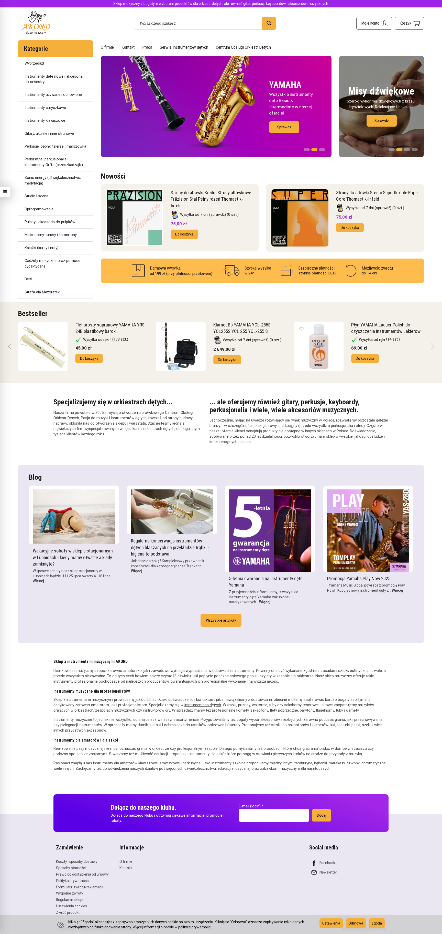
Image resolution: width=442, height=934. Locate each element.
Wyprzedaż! (34, 63)
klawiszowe (148, 763)
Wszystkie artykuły (221, 620)
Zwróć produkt (68, 912)
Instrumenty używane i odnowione (53, 94)
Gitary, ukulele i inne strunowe (49, 133)
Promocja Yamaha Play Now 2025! (359, 578)
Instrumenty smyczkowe (45, 107)
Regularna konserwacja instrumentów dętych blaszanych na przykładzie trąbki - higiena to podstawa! (170, 547)
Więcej (38, 581)
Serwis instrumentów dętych (184, 47)
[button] (307, 148)
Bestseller (33, 313)
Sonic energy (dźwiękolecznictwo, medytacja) (53, 180)
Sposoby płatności (71, 868)
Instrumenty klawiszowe (45, 120)
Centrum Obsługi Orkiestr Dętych (243, 47)
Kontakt (128, 47)
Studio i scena (36, 196)
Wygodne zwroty (69, 893)
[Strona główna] (36, 22)
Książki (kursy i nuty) (42, 247)
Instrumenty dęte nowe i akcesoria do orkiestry (54, 79)
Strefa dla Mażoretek (42, 292)
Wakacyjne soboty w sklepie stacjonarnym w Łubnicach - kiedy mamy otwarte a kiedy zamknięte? (73, 557)
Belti (28, 279)
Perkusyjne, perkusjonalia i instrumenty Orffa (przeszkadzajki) (54, 162)
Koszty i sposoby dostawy (76, 861)
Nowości (113, 176)
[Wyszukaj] (269, 23)
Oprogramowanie (39, 209)
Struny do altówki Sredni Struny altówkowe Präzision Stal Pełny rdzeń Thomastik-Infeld (211, 199)
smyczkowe (170, 763)
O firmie (107, 47)
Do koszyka (184, 234)
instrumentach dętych (202, 705)
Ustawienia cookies (71, 906)
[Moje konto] (374, 23)
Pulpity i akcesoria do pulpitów (50, 222)
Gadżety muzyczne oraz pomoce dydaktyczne (52, 263)
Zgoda (376, 923)
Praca (147, 47)
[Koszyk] (409, 23)
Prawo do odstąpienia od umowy (82, 874)
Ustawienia (331, 923)
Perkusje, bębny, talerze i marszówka (55, 146)
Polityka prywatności (72, 881)
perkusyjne (192, 763)
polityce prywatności (194, 927)
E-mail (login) (250, 806)
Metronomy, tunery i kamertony (51, 234)
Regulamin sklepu (70, 900)
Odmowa (355, 923)
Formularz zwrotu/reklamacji (79, 887)
